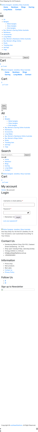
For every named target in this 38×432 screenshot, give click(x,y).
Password (7, 209)
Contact (18, 9)
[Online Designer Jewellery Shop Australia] (14, 5)
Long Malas (8, 9)
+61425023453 (10, 255)
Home (6, 7)
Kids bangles (11, 28)
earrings (6, 47)
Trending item (8, 45)
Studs (5, 43)
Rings (23, 7)
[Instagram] (5, 283)
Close (4, 108)
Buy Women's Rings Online (12, 41)
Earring (31, 7)
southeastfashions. (16, 425)
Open (4, 105)
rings (5, 49)
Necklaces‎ (7, 32)
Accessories (8, 34)
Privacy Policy (9, 272)
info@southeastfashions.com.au (15, 253)
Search (26, 57)
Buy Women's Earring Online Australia (16, 30)
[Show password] (28, 213)
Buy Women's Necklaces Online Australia (17, 39)
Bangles (6, 22)
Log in (18, 217)
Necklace (14, 7)
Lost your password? (10, 221)
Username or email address (13, 201)
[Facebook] (5, 281)
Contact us (8, 270)
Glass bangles (11, 26)
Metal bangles (11, 24)
